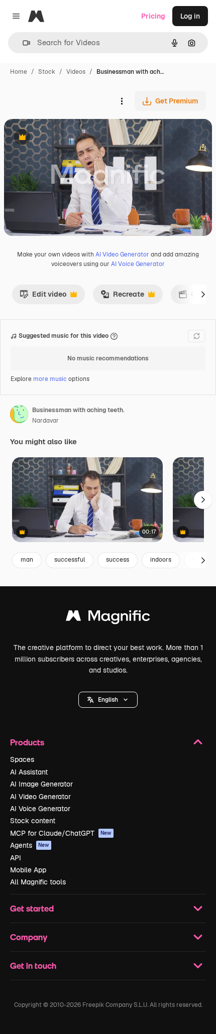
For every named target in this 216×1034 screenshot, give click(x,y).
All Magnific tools (38, 881)
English (108, 700)
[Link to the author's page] (19, 415)
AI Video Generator (122, 254)
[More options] (122, 101)
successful (69, 560)
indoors (160, 560)
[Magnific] (108, 618)
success (117, 560)
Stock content (32, 820)
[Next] (203, 294)
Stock (46, 72)
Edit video (43, 297)
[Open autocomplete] (22, 43)
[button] (108, 700)
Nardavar (45, 421)
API (15, 857)
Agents (29, 845)
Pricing (153, 16)
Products (27, 742)
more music (50, 379)
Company (28, 937)
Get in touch (33, 965)
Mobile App (28, 869)
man (27, 560)
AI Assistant (29, 772)
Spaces (22, 759)
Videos (75, 72)
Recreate (122, 297)
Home (18, 72)
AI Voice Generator (138, 264)
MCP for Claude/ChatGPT (61, 833)
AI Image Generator (41, 784)
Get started (32, 908)
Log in (190, 16)
